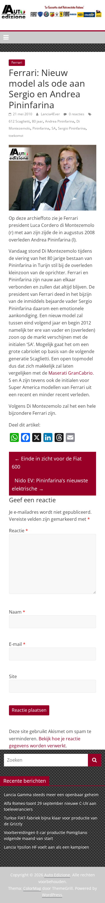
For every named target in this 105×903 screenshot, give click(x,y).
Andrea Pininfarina (59, 121)
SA (54, 128)
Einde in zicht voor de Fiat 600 (46, 462)
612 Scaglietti (19, 121)
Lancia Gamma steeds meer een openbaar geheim (51, 794)
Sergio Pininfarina (72, 128)
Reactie (18, 530)
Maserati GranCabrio (70, 373)
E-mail (17, 644)
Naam (17, 612)
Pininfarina (40, 128)
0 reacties (76, 114)
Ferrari (16, 62)
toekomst (16, 135)
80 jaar (37, 121)
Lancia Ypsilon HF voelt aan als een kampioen (46, 847)
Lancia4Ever (51, 114)
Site (13, 676)
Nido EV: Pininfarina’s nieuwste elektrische (50, 484)
